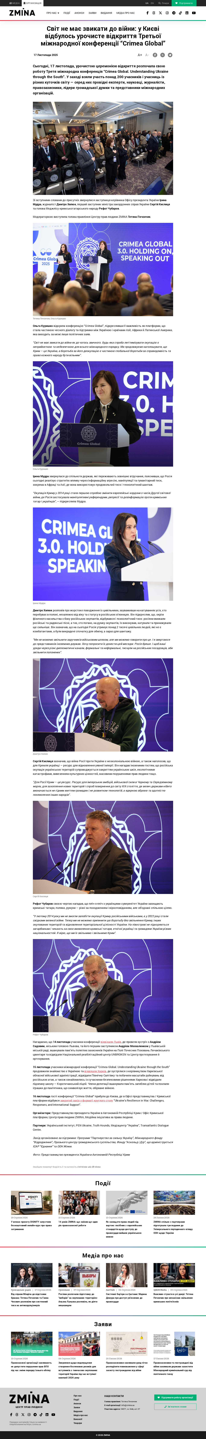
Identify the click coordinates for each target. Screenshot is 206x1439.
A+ (140, 55)
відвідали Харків (95, 1071)
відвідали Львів (111, 1042)
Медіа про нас (125, 12)
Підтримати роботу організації (177, 1397)
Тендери (78, 1423)
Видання (106, 12)
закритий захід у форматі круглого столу (86, 1100)
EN (152, 3)
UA (147, 3)
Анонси (79, 12)
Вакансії (78, 1419)
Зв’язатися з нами (177, 1406)
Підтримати (186, 3)
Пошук (165, 3)
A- (147, 55)
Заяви (92, 12)
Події (66, 12)
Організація (33, 3)
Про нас (51, 12)
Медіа (16, 3)
